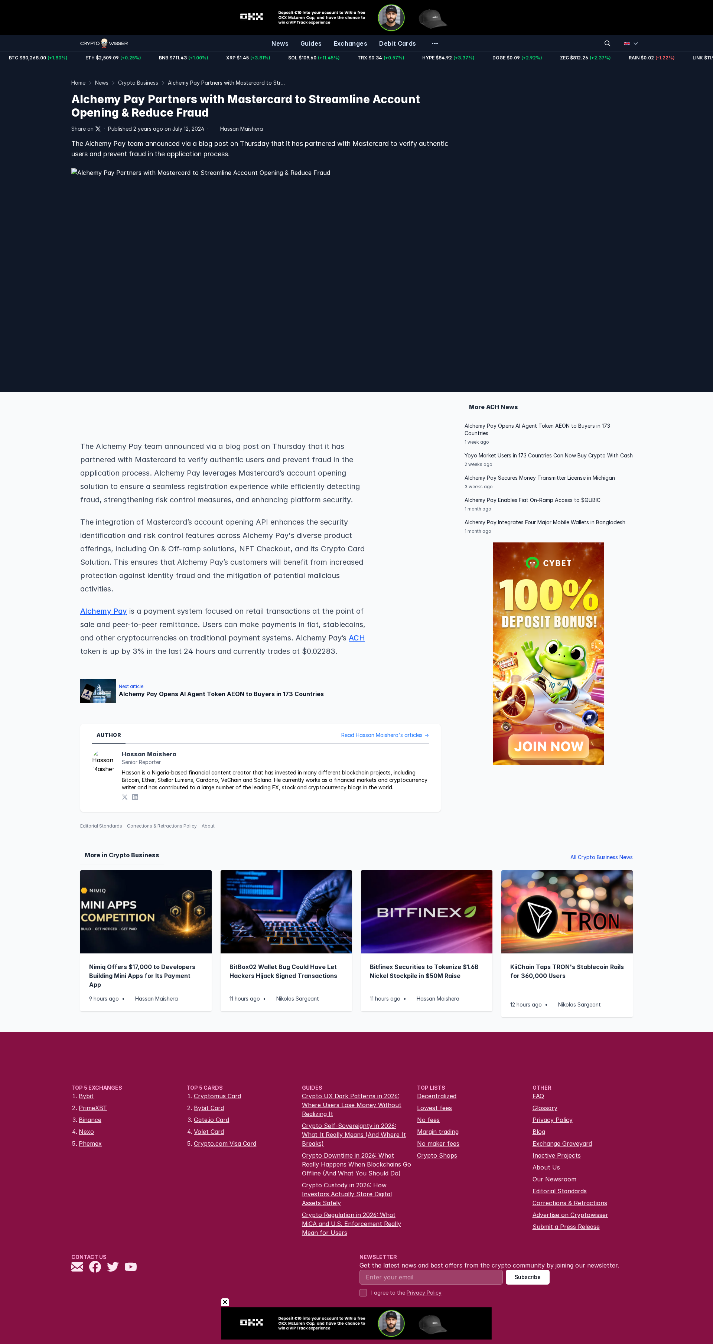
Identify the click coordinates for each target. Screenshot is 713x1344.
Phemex (90, 1143)
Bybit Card (209, 1108)
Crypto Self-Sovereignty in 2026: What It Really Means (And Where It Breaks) (354, 1134)
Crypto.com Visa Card (225, 1143)
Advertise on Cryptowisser (570, 1215)
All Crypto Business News (601, 857)
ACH (357, 637)
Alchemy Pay (103, 611)
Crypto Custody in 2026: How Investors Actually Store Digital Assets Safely (347, 1194)
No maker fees (438, 1143)
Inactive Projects (557, 1155)
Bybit (86, 1096)
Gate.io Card (211, 1119)
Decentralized (436, 1096)
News (101, 82)
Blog (539, 1131)
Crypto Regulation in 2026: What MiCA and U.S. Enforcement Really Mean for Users (351, 1223)
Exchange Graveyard (562, 1143)
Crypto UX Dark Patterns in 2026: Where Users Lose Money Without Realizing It (351, 1105)
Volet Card (209, 1131)
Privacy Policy (553, 1119)
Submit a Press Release (566, 1226)
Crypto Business (138, 82)
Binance (90, 1119)
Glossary (545, 1108)
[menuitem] (280, 43)
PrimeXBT (93, 1108)
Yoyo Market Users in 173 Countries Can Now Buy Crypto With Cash (549, 455)
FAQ (538, 1096)
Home (78, 82)
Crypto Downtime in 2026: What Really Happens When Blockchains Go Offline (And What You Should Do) (356, 1164)
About (208, 826)
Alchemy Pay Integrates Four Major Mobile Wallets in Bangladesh (545, 522)
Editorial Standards (101, 826)
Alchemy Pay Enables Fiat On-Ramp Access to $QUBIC (532, 500)
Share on (82, 128)
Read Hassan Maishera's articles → (385, 735)
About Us (546, 1167)
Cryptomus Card (217, 1096)
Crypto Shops (437, 1155)
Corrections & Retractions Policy (162, 826)
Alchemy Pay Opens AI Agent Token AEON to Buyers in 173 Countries (537, 429)
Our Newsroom (554, 1179)
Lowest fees (434, 1108)
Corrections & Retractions (570, 1203)
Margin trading (438, 1131)
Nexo (86, 1131)
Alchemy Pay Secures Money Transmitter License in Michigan (540, 477)
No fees (428, 1119)
